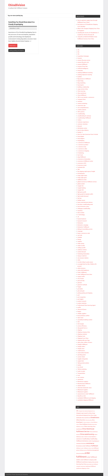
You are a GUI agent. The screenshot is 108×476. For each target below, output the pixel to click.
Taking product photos (83, 363)
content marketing (82, 103)
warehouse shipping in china (82, 468)
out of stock (80, 278)
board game (80, 85)
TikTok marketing (81, 369)
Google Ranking (81, 188)
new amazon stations (82, 258)
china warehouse (81, 93)
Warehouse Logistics (82, 381)
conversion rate (81, 105)
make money (80, 243)
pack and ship (80, 280)
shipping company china (83, 332)
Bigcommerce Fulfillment (84, 78)
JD (78, 216)
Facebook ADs (81, 167)
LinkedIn (79, 237)
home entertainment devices (85, 202)
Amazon (79, 58)
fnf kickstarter (81, 173)
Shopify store (80, 348)
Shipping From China (82, 338)
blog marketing (81, 82)
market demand (81, 251)
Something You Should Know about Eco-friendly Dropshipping (21, 23)
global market (81, 183)
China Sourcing (81, 91)
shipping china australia (93, 462)
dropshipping (80, 140)
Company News (81, 99)
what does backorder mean (84, 387)
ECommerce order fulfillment (83, 446)
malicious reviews (82, 249)
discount (79, 126)
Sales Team (80, 317)
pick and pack (80, 291)
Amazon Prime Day (82, 66)
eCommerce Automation (83, 159)
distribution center (82, 128)
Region (79, 311)
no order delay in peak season (85, 262)
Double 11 (80, 132)
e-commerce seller (82, 148)
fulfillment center (82, 179)
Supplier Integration (82, 358)
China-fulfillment (81, 95)
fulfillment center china (88, 448)
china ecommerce (87, 422)
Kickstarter (80, 223)
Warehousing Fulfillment (83, 383)
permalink (80, 288)
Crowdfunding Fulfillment (84, 118)
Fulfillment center (80, 448)
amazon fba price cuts (83, 62)
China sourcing (88, 426)
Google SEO (80, 190)
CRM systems (80, 111)
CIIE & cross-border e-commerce (85, 97)
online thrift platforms (83, 270)
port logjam (80, 299)
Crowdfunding (81, 113)
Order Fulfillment (82, 272)
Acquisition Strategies (83, 56)
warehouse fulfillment (91, 466)
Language (80, 231)
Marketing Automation (83, 253)
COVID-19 (86, 436)
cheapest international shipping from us (87, 411)
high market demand (82, 196)
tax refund (80, 367)
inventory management (93, 450)
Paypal (79, 286)
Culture (79, 120)
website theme (81, 385)
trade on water (81, 371)
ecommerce (90, 443)
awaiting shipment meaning (84, 74)
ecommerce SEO (81, 163)
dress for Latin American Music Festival (87, 134)
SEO (78, 321)
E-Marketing (80, 153)
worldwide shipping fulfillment (85, 400)
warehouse (80, 379)
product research (81, 301)
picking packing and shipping (16, 50)
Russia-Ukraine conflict (83, 315)
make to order (81, 245)
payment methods (82, 284)
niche (78, 260)
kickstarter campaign (82, 225)
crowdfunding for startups (84, 115)
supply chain (80, 361)
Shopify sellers (81, 346)
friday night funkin (82, 175)
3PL (78, 50)
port (78, 295)
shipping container (82, 334)
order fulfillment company (87, 459)
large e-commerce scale (83, 233)
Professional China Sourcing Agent (86, 305)
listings (79, 239)
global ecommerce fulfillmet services (87, 181)
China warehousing (87, 434)
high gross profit (81, 192)
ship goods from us (82, 328)
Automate (80, 70)
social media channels (83, 352)
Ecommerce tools (81, 165)
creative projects (81, 109)
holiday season (81, 200)
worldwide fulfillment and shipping (86, 398)
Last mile (79, 235)
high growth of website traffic (85, 194)
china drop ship (88, 420)
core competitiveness (83, 107)
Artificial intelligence (82, 68)
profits (79, 307)
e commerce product (82, 144)
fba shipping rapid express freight (86, 171)
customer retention (82, 124)
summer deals (81, 356)
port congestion (81, 297)
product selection (81, 303)
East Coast (80, 155)
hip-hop (79, 198)
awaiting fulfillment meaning (84, 72)
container (79, 101)
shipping (79, 330)
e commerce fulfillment (83, 142)
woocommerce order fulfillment (85, 393)
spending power (81, 354)
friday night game (82, 177)
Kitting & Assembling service (84, 229)
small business (81, 350)
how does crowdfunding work (85, 204)
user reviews (80, 377)
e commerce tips (81, 146)
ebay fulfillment (81, 157)
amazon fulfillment (82, 64)
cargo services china (82, 89)
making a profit (81, 247)
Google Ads (80, 185)
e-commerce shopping (83, 150)
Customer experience (83, 122)
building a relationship (83, 87)
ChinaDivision (16, 5)
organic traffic (81, 276)
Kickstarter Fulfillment (83, 227)
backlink (79, 76)
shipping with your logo (83, 340)
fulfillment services (83, 450)
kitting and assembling (80, 453)
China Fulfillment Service (85, 424)
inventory (79, 210)
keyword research (82, 220)
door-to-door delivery (83, 130)
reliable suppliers (81, 313)
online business (81, 268)
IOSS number (80, 212)
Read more (12, 45)
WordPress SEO (81, 396)
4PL (78, 52)
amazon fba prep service (83, 60)
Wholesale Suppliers (82, 389)
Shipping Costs (81, 336)
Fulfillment (94, 446)
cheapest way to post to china (84, 413)
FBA (78, 169)
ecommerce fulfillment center (85, 161)
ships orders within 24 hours (84, 342)
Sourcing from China (81, 464)
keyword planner (81, 218)
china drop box (80, 420)
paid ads (79, 282)
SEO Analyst (80, 323)
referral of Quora (81, 309)
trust (78, 375)
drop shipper (80, 136)
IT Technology (81, 214)
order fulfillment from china (84, 274)
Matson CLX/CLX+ (82, 256)
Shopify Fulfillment (82, 344)
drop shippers (81, 138)
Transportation (81, 373)
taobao (79, 365)
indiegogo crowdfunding (83, 208)
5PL (78, 54)
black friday (80, 80)
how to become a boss (83, 206)
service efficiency (82, 326)
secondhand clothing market (84, 319)
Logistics (79, 241)
